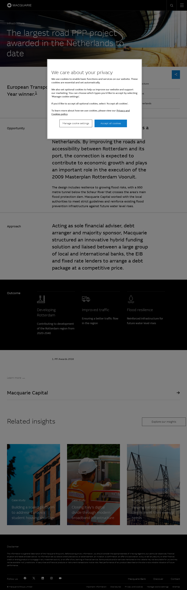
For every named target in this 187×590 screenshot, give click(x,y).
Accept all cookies (111, 123)
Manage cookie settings (76, 123)
